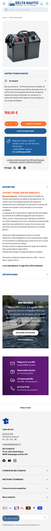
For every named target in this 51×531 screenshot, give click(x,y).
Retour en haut (25, 408)
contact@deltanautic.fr (11, 444)
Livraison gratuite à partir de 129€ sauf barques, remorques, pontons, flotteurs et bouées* (25, 161)
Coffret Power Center (15, 17)
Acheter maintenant (25, 131)
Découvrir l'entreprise (25, 333)
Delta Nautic (11, 525)
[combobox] (25, 9)
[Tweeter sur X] (14, 167)
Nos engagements (25, 340)
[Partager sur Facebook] (19, 167)
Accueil (4, 17)
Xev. (38, 525)
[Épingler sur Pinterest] (24, 167)
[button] (47, 3)
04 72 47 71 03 (7, 434)
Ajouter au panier (33, 124)
